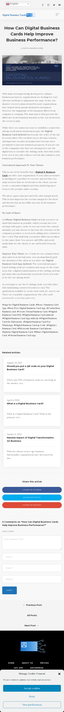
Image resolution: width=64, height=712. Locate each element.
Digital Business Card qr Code (30, 325)
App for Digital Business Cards (19, 304)
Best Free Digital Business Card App (27, 308)
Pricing (44, 663)
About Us (27, 663)
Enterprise (36, 668)
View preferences (32, 704)
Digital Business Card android (38, 315)
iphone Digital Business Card (18, 332)
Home (11, 663)
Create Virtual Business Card (33, 311)
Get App (18, 668)
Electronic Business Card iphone (35, 328)
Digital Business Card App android (21, 318)
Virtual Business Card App (23, 335)
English (14, 3)
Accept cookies (32, 688)
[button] (59, 673)
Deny (32, 696)
